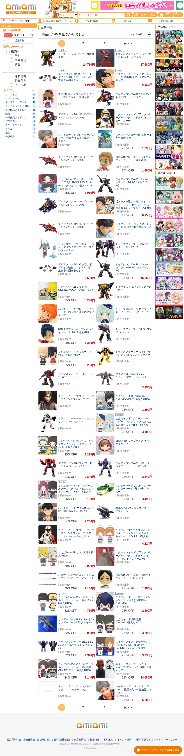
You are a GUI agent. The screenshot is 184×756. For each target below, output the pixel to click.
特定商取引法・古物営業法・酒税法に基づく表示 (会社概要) (38, 739)
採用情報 (94, 739)
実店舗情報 (80, 739)
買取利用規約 (143, 739)
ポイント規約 (124, 739)
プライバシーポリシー (165, 739)
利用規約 (108, 739)
